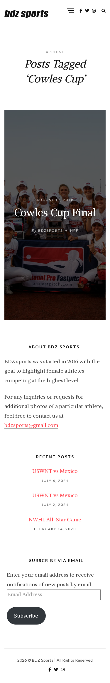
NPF (74, 230)
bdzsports (50, 230)
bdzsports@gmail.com (31, 425)
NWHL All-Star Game (55, 519)
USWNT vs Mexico (55, 471)
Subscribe (26, 615)
